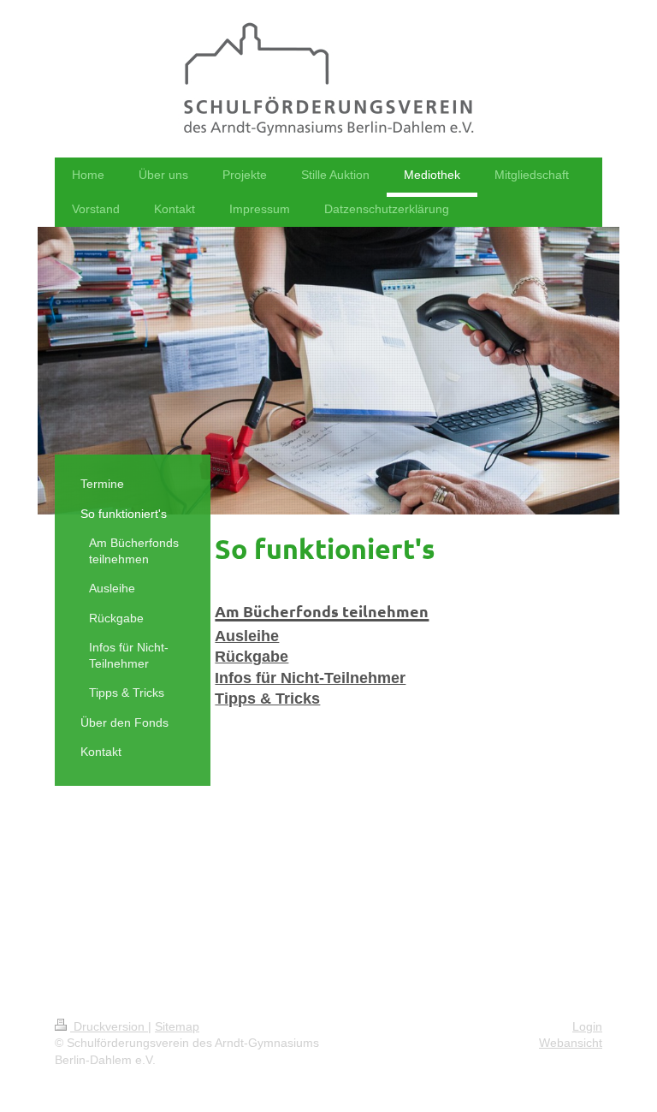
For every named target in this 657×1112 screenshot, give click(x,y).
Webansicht (570, 1043)
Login (587, 1026)
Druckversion (109, 1026)
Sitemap (177, 1026)
